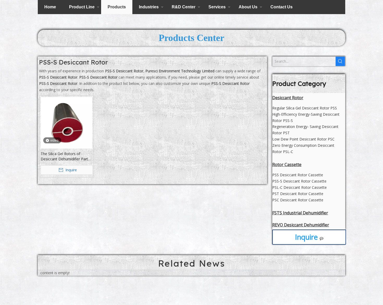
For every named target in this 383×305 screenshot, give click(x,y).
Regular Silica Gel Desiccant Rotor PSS (304, 107)
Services (217, 7)
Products (117, 7)
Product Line (82, 7)
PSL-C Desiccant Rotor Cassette (299, 187)
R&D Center (183, 7)
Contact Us (281, 7)
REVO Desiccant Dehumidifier (300, 225)
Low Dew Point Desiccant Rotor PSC (303, 139)
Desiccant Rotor (287, 98)
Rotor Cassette (286, 164)
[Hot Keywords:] (340, 61)
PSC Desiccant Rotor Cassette (297, 199)
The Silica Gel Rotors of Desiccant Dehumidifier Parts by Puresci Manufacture (65, 156)
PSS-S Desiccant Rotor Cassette (299, 181)
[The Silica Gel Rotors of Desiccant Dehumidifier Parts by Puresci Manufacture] (66, 122)
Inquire (307, 237)
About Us (248, 7)
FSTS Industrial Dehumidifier (300, 213)
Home (50, 7)
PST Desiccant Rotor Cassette (297, 193)
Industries (149, 7)
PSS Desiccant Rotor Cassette (297, 174)
